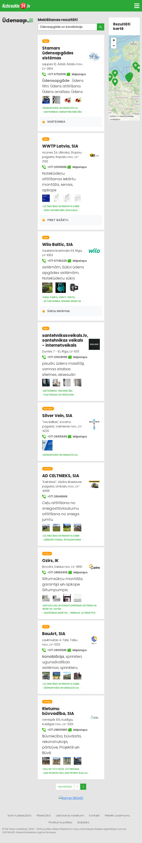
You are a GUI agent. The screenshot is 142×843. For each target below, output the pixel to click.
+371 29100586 (55, 650)
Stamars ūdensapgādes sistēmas (57, 53)
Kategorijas (19, 20)
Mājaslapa (77, 74)
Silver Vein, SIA (57, 416)
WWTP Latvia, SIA (60, 146)
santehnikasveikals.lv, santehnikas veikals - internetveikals (65, 340)
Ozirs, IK (50, 560)
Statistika (83, 822)
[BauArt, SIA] (46, 675)
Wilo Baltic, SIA (57, 244)
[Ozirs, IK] (46, 598)
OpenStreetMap (126, 116)
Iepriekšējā (65, 786)
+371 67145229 (55, 261)
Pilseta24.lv (44, 815)
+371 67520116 (54, 74)
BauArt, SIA (53, 634)
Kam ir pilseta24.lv (19, 815)
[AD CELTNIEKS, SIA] (46, 527)
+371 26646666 (57, 496)
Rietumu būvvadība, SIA (58, 711)
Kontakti (94, 815)
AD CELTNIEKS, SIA (60, 476)
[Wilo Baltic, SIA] (47, 287)
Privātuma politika (60, 822)
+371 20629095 (55, 357)
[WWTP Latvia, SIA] (46, 198)
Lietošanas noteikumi (70, 815)
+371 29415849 (55, 436)
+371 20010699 (55, 167)
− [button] (114, 45)
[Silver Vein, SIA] (47, 445)
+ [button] (114, 40)
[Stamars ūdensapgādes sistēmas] (46, 100)
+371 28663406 (55, 572)
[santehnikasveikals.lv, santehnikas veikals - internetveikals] (46, 382)
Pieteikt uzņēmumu (117, 815)
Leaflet (113, 116)
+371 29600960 (55, 730)
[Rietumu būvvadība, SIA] (46, 761)
